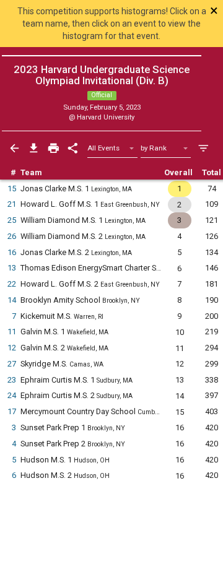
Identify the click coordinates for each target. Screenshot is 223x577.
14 (11, 300)
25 (11, 220)
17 (11, 411)
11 (11, 331)
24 (11, 395)
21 (11, 204)
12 (11, 347)
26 (11, 236)
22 (11, 283)
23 (11, 379)
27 (11, 363)
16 (11, 252)
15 (11, 188)
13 (11, 267)
